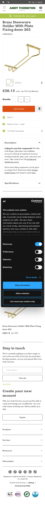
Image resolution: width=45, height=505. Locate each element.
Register (40, 2)
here (34, 173)
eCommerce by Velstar (22, 486)
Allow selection (22, 293)
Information (8, 461)
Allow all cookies (22, 285)
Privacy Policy (6, 384)
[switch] (38, 252)
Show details (31, 277)
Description (10, 142)
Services (6, 440)
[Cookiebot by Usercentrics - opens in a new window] (31, 201)
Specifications (11, 183)
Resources (7, 450)
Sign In (34, 2)
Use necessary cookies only (22, 301)
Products (6, 429)
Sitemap (31, 483)
